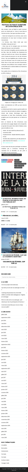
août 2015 (3, 428)
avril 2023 (3, 335)
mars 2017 (4, 383)
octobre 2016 (4, 392)
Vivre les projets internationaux (9, 285)
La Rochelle (21, 165)
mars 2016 (4, 407)
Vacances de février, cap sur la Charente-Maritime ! (15, 256)
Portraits (3, 454)
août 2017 (3, 371)
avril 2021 (3, 362)
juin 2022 (3, 347)
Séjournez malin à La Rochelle (12, 154)
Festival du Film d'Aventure (20, 163)
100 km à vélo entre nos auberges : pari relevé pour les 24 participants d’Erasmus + (13, 301)
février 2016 (4, 410)
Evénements (4, 451)
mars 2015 (4, 437)
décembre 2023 (5, 326)
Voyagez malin (5, 463)
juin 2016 (3, 398)
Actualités (4, 445)
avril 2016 (3, 404)
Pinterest (11, 159)
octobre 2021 (4, 353)
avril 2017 (3, 380)
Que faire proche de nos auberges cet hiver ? (13, 289)
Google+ (9, 161)
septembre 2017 (5, 368)
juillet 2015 (4, 431)
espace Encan (18, 161)
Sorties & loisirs (5, 460)
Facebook (5, 159)
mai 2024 (3, 323)
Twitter (4, 161)
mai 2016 (3, 401)
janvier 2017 (4, 389)
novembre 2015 (5, 419)
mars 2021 (4, 365)
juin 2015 (3, 434)
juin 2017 (3, 377)
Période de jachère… (11, 216)
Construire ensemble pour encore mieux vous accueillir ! (12, 306)
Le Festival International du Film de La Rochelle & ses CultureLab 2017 (14, 200)
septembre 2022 (5, 344)
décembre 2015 (5, 416)
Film (16, 165)
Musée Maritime (18, 167)
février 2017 (4, 386)
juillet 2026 (4, 314)
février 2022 (4, 350)
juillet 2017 (4, 374)
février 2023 (4, 341)
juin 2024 (3, 320)
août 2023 (4, 329)
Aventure (17, 159)
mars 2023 (4, 338)
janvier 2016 (4, 413)
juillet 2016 (4, 395)
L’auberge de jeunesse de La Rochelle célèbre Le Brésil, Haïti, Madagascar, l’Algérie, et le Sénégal (13, 295)
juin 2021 (3, 359)
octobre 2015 (4, 422)
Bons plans (4, 448)
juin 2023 (3, 332)
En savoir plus (13, 211)
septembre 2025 (5, 317)
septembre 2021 (5, 356)
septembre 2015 (5, 425)
